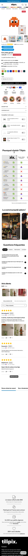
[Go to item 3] (22, 292)
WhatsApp (15, 523)
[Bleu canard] (24, 71)
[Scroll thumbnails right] (25, 292)
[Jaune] (16, 71)
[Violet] (19, 71)
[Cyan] (8, 71)
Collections (8, 8)
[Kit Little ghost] (4, 39)
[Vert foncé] (3, 74)
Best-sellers (15, 8)
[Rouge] (13, 71)
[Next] (26, 1)
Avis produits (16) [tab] (7, 301)
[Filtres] (3, 305)
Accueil (3, 8)
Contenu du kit (5, 110)
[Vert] (5, 71)
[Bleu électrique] (11, 71)
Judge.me (22, 533)
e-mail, (18, 522)
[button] (22, 5)
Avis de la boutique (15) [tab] (20, 301)
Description (4, 106)
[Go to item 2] (14, 292)
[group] (14, 1)
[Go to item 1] (6, 292)
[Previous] (1, 1)
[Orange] (3, 71)
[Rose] (21, 71)
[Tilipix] (14, 4)
